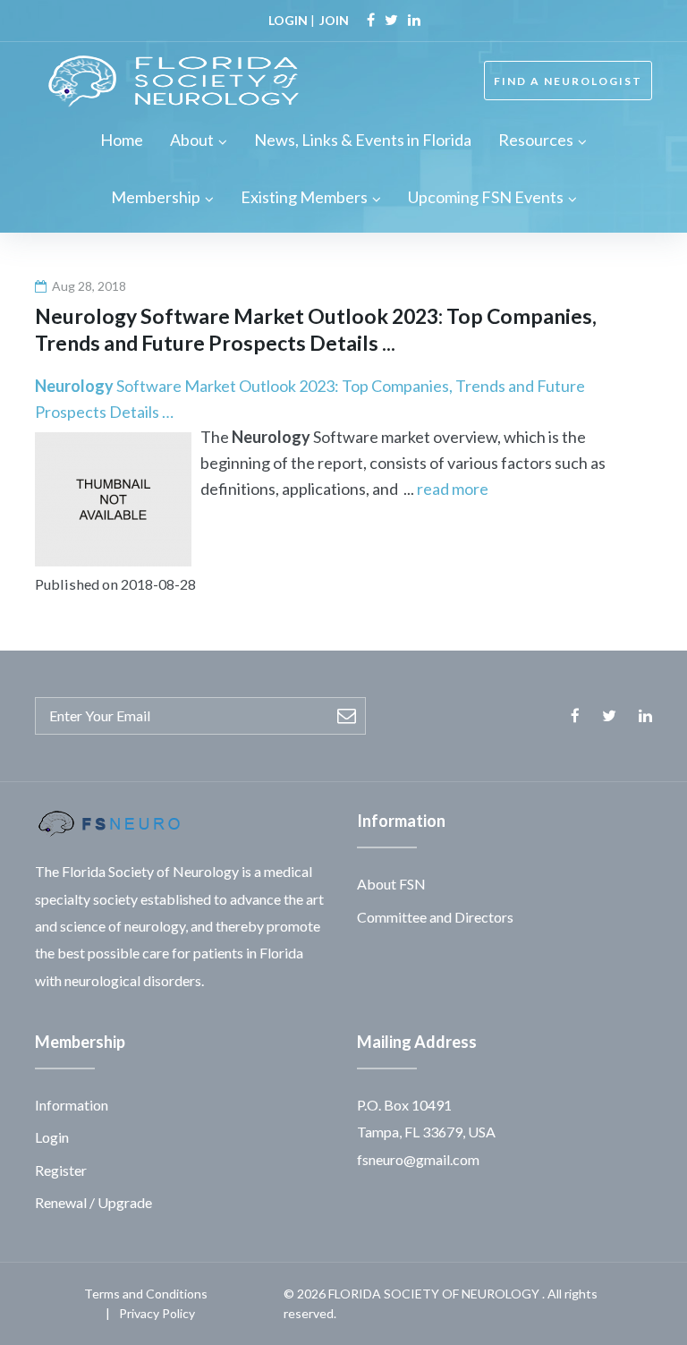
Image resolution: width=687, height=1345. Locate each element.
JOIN (334, 20)
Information (71, 1104)
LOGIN (288, 20)
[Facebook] (371, 19)
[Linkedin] (414, 19)
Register (61, 1170)
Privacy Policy (157, 1313)
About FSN (391, 883)
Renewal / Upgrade (93, 1202)
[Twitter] (391, 19)
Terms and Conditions (146, 1293)
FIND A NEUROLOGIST (568, 81)
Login (52, 1136)
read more (452, 488)
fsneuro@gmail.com (418, 1159)
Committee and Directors (435, 916)
